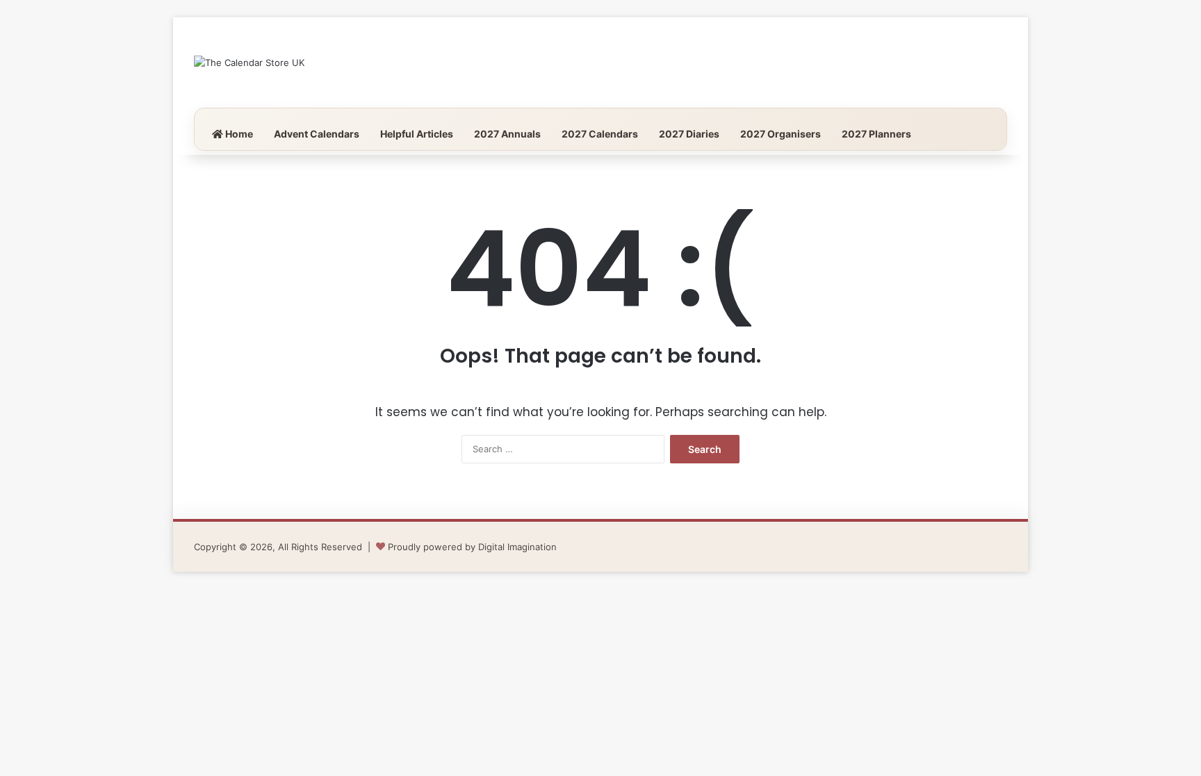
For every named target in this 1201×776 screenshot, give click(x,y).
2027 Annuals (507, 134)
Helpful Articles (416, 134)
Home (238, 134)
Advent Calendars (316, 134)
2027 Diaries (689, 134)
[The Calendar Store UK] (249, 62)
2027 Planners (876, 134)
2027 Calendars (600, 134)
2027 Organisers (780, 134)
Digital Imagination (517, 546)
